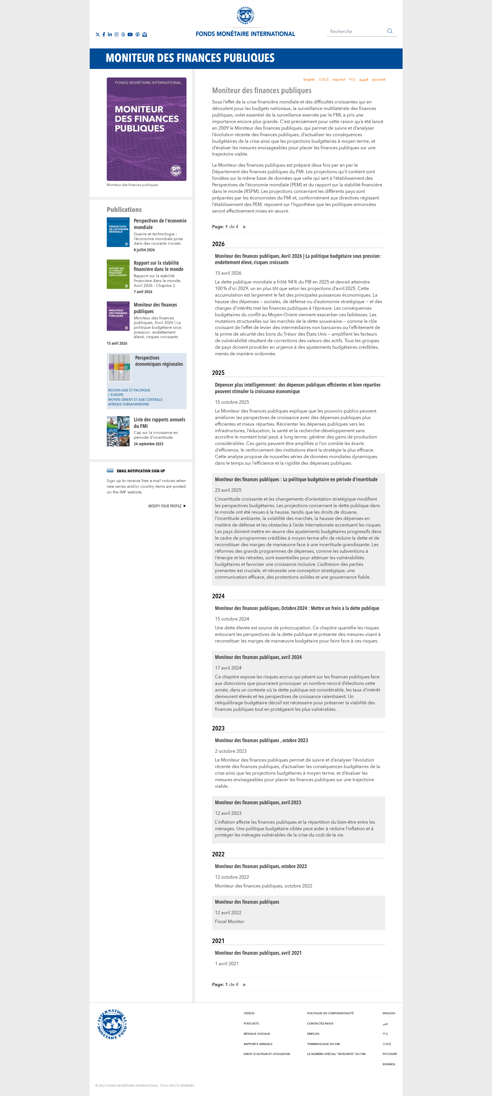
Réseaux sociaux (257, 1033)
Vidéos (249, 1013)
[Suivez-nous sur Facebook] (103, 34)
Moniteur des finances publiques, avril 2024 (258, 657)
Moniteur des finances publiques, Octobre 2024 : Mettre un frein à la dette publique (297, 608)
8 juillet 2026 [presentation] (144, 250)
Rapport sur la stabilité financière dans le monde (158, 266)
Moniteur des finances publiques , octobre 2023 (261, 740)
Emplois (313, 1033)
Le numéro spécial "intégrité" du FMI (336, 1054)
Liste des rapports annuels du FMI (159, 422)
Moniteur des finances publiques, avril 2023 (258, 802)
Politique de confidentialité (330, 1013)
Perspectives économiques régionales (159, 361)
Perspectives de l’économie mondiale (160, 224)
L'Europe (116, 395)
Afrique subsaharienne (128, 404)
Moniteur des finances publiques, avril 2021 (258, 952)
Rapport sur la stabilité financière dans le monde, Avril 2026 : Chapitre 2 (157, 281)
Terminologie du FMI (323, 1044)
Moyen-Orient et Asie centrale (135, 399)
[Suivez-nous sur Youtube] (130, 34)
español (339, 80)
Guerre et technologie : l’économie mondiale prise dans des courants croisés (158, 239)
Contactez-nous (320, 1023)
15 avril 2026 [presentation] (117, 343)
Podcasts (251, 1023)
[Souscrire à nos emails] (144, 34)
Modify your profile (165, 506)
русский (378, 80)
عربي (385, 1023)
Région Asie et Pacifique (129, 390)
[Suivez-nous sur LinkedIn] (110, 34)
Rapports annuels (258, 1044)
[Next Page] (243, 226)
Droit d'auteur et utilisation (267, 1054)
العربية (363, 80)
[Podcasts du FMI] (137, 34)
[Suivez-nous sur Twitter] (97, 34)
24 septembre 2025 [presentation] (148, 444)
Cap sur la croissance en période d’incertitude (156, 435)
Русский (390, 1054)
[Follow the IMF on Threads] (123, 34)
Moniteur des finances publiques (155, 308)
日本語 (324, 80)
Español (389, 1064)
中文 (352, 80)
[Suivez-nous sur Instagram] (116, 34)
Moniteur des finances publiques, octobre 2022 (261, 866)
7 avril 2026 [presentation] (143, 292)
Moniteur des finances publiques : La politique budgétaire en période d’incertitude (296, 479)
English (309, 80)
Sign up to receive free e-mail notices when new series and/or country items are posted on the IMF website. (146, 486)
